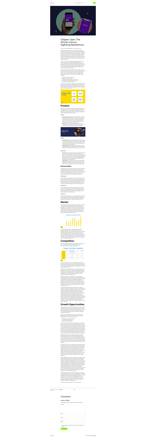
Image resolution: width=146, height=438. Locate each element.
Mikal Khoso (52, 435)
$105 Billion (73, 235)
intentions (63, 346)
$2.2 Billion (73, 81)
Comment (62, 404)
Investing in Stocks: (65, 145)
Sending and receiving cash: (67, 116)
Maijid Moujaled (73, 63)
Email (62, 417)
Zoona (77, 346)
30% (68, 231)
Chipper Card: (64, 123)
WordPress (94, 435)
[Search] (94, 3)
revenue (74, 171)
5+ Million (66, 78)
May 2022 (81, 272)
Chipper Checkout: (65, 160)
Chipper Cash (65, 62)
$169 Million (72, 80)
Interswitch (67, 245)
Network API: (64, 152)
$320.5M (72, 272)
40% (65, 77)
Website (62, 421)
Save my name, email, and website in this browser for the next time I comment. (73, 426)
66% (71, 293)
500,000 (76, 264)
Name (62, 413)
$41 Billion (70, 208)
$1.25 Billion (81, 84)
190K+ (67, 274)
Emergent (79, 48)
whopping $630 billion (77, 52)
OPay (64, 245)
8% (82, 209)
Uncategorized (61, 389)
